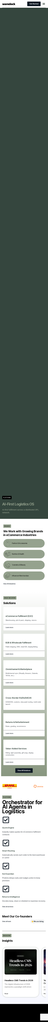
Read (6, 993)
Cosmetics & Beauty (18, 565)
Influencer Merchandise (20, 576)
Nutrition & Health (18, 554)
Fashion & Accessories (19, 543)
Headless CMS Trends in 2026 (19, 980)
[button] (44, 4)
